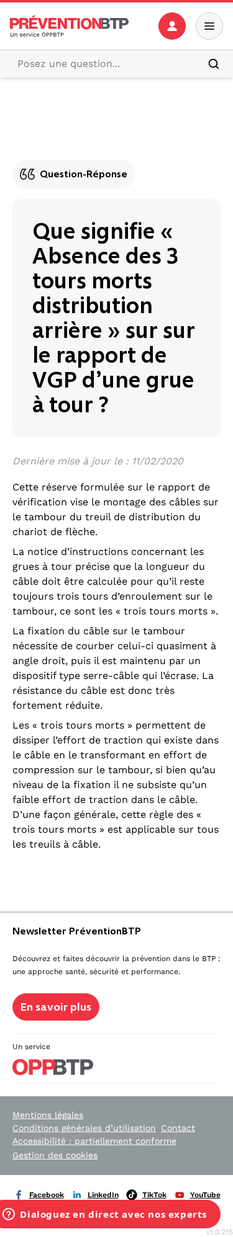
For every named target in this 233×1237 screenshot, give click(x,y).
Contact (178, 1128)
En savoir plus (56, 1007)
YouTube (205, 1194)
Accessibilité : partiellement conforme (94, 1141)
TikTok (154, 1194)
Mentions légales (47, 1115)
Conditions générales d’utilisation (84, 1128)
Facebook (46, 1194)
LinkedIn (103, 1194)
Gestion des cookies (55, 1155)
